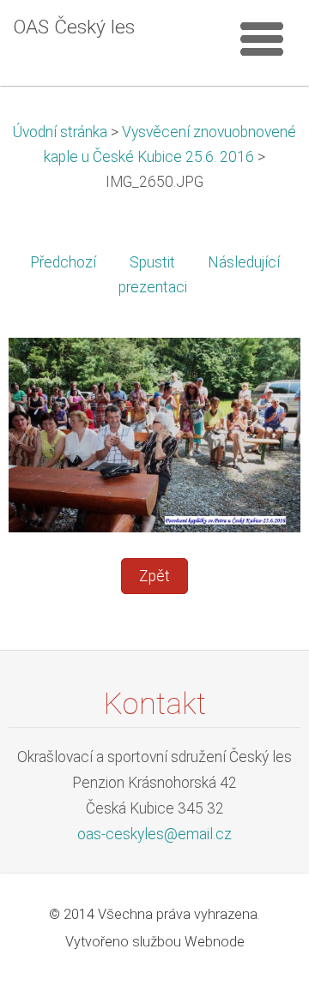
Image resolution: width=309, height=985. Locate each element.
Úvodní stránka (60, 132)
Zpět (154, 576)
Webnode (215, 942)
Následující (244, 262)
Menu (262, 38)
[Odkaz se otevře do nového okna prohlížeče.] (154, 433)
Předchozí (63, 262)
